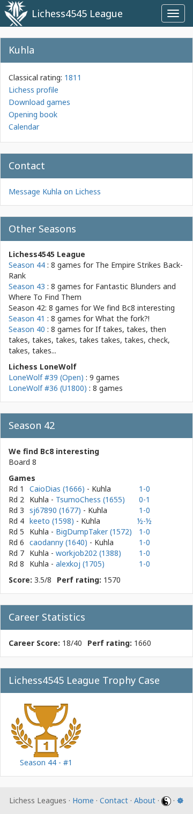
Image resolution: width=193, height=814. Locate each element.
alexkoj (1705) (80, 564)
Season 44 (27, 265)
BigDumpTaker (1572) (94, 531)
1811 (72, 77)
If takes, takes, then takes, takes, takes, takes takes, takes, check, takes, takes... (89, 340)
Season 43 (27, 286)
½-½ (144, 521)
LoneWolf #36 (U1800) (48, 388)
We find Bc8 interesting (134, 308)
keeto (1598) (52, 521)
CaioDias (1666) (58, 489)
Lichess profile (33, 90)
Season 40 (27, 329)
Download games (39, 102)
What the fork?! (122, 318)
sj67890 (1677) (56, 510)
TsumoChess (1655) (90, 499)
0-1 (144, 499)
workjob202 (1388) (88, 553)
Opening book (33, 114)
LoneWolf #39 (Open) (46, 377)
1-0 (144, 489)
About (144, 800)
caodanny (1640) (59, 542)
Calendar (24, 127)
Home (83, 800)
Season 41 (27, 318)
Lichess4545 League (77, 13)
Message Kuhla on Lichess (55, 191)
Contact (114, 800)
